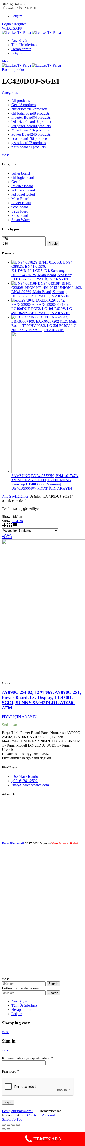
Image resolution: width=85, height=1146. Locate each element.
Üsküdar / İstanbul (25, 777)
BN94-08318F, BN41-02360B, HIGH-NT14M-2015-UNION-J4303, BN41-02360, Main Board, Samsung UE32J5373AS (46, 289)
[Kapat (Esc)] (4, 1125)
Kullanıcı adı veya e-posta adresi (27, 1058)
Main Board (20, 199)
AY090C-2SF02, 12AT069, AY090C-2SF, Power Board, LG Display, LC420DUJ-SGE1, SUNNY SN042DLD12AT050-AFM (41, 700)
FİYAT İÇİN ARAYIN (50, 279)
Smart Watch (20, 220)
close (5, 155)
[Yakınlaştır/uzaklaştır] (18, 1125)
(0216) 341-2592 (24, 781)
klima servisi (11, 847)
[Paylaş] (8, 1125)
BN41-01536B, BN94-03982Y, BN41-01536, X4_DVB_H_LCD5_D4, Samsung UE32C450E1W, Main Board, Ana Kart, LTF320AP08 (42, 270)
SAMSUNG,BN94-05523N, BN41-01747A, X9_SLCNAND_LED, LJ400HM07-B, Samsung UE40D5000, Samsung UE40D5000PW (45, 482)
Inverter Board (22, 186)
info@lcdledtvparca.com (30, 785)
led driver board (23, 190)
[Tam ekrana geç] (13, 1125)
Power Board (21, 203)
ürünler (23, 496)
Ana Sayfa (10, 496)
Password (10, 1071)
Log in (8, 1102)
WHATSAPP (12, 28)
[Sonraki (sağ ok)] (8, 1129)
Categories (10, 93)
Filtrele (53, 243)
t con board (19, 207)
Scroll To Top (12, 1119)
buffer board (20, 173)
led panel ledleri (23, 194)
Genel (15, 182)
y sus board (19, 211)
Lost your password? (17, 1111)
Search (53, 984)
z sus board (19, 216)
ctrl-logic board (22, 178)
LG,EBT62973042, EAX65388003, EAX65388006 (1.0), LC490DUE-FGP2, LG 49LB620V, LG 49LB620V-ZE (41, 306)
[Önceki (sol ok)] (4, 1129)
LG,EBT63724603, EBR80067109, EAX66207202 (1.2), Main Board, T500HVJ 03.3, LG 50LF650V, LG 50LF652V (44, 323)
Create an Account (41, 1115)
